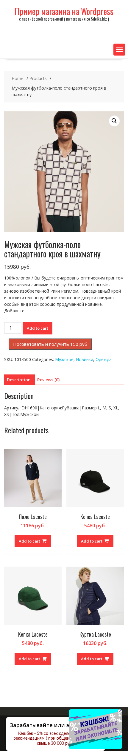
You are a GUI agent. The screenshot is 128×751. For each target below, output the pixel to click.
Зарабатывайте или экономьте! (53, 725)
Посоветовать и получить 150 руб (50, 344)
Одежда (104, 359)
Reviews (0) (48, 380)
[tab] (19, 379)
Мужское (64, 359)
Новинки (84, 359)
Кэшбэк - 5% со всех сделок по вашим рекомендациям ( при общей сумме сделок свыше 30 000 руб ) (55, 739)
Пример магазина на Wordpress (64, 11)
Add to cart (37, 328)
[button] (119, 50)
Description (19, 380)
